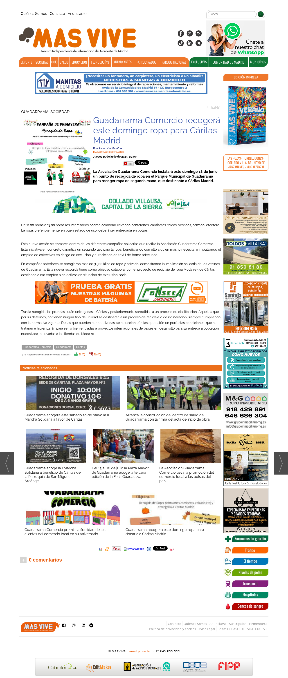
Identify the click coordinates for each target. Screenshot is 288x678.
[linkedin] (189, 45)
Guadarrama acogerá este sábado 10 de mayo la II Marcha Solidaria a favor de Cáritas (67, 417)
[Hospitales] (245, 595)
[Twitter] (189, 35)
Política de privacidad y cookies (172, 629)
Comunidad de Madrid (229, 62)
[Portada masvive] (245, 116)
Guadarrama (64, 347)
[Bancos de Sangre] (245, 606)
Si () (81, 354)
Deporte (26, 62)
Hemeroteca (258, 624)
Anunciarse (77, 13)
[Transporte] (245, 583)
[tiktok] (180, 45)
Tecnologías (100, 62)
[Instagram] (198, 35)
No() (97, 354)
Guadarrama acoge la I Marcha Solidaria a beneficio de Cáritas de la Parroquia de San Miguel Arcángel (53, 474)
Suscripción (238, 624)
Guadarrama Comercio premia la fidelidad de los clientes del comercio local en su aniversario (65, 532)
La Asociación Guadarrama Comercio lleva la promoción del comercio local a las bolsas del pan (186, 474)
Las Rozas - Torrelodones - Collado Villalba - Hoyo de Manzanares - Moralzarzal (246, 162)
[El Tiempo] (245, 561)
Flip (130, 163)
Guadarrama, (35, 111)
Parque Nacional (174, 62)
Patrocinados (147, 62)
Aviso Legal (206, 629)
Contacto (57, 13)
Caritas (80, 347)
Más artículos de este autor (108, 151)
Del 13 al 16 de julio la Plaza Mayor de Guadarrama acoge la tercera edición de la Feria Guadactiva (120, 472)
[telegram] (198, 45)
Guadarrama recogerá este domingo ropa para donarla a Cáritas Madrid (165, 532)
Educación (79, 62)
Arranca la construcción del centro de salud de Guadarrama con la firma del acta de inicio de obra (168, 417)
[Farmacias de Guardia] (245, 538)
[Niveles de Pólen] (245, 572)
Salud (64, 62)
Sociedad (42, 62)
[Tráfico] (245, 550)
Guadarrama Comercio (37, 347)
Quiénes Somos (34, 13)
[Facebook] (180, 35)
